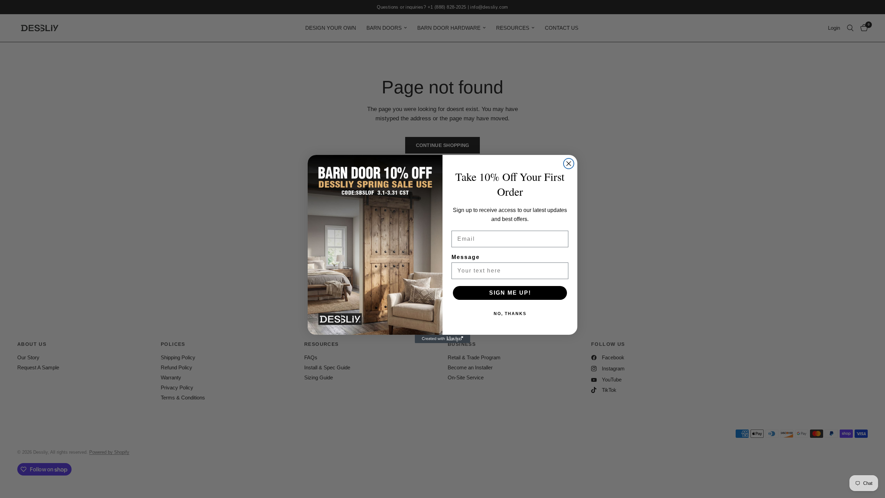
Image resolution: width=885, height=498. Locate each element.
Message (465, 257)
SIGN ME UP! (510, 293)
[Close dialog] (568, 163)
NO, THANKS (510, 313)
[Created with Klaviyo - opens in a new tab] (442, 339)
